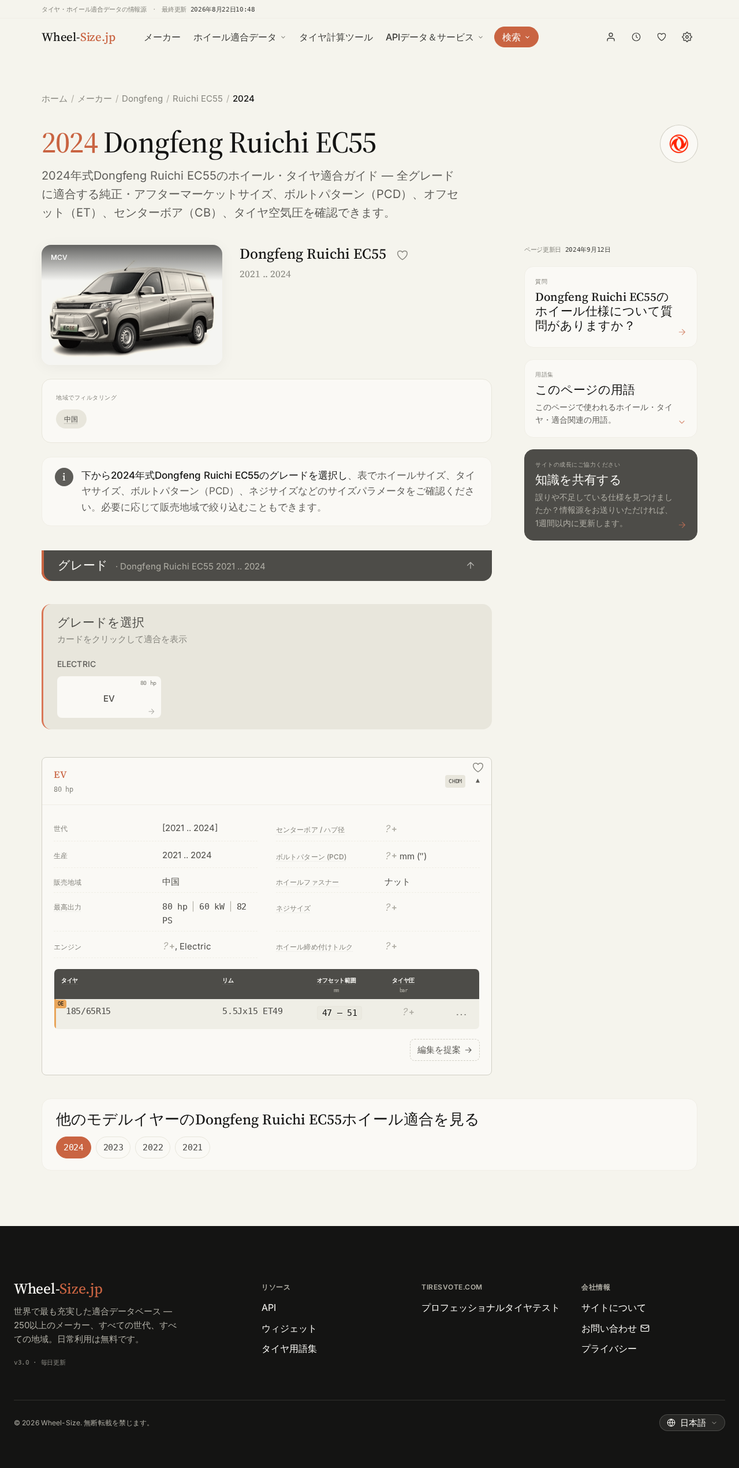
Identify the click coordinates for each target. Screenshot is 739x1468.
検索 (511, 37)
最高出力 (67, 907)
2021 (192, 1147)
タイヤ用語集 (289, 1348)
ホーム (55, 98)
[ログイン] (610, 37)
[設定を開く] (687, 37)
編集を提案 (444, 1049)
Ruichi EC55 (198, 98)
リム (227, 980)
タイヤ (69, 980)
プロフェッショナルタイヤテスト (490, 1307)
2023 (113, 1147)
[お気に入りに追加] (402, 255)
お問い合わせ (609, 1328)
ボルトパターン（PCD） (348, 194)
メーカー (162, 37)
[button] (267, 565)
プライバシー (609, 1348)
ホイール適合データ (235, 37)
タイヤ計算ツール (336, 37)
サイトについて (613, 1307)
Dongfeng (142, 98)
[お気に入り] (661, 37)
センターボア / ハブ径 (310, 829)
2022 (153, 1147)
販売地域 (67, 882)
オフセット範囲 (336, 980)
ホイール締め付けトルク (314, 946)
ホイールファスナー (307, 882)
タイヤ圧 (403, 980)
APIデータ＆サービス (430, 37)
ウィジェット (289, 1328)
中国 (71, 419)
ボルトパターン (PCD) (311, 856)
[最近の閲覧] (636, 37)
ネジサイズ (293, 908)
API (269, 1307)
